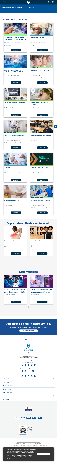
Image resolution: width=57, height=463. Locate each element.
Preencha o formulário (28, 330)
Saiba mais (15, 50)
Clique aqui (30, 427)
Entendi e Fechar (43, 454)
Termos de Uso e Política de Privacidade (28, 442)
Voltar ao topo (29, 339)
